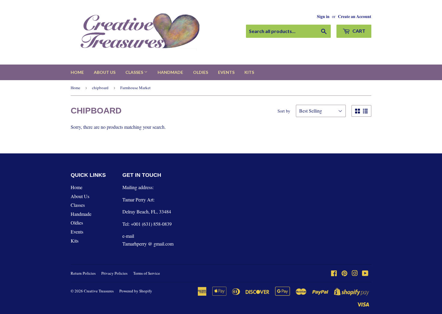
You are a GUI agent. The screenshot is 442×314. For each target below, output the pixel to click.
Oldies (200, 72)
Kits (249, 72)
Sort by (284, 111)
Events (226, 72)
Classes (134, 72)
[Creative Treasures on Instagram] (355, 273)
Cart (358, 31)
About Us (104, 72)
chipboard (100, 87)
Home (77, 72)
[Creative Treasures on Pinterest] (344, 273)
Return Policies (83, 273)
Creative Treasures (99, 291)
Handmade (170, 72)
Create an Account (354, 17)
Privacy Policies (114, 273)
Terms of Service (146, 273)
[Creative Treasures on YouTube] (365, 273)
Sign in (323, 17)
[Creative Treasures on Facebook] (334, 273)
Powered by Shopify (135, 291)
